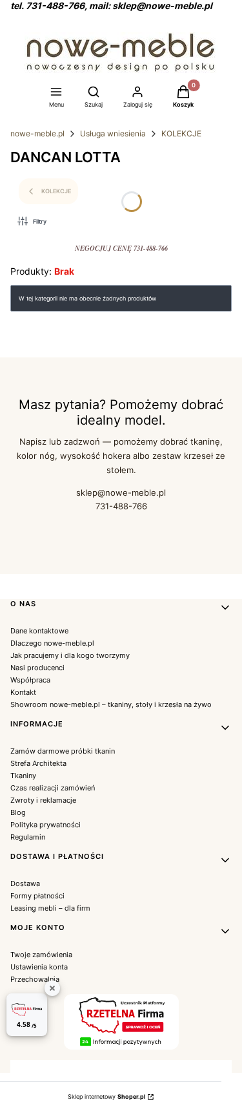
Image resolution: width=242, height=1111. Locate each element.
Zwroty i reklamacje (43, 800)
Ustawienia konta (39, 966)
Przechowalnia (34, 979)
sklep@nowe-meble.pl (121, 492)
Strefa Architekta (38, 763)
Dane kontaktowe (39, 630)
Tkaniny (23, 775)
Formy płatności (37, 895)
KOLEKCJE (181, 133)
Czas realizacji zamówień (52, 787)
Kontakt (23, 692)
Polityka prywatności (45, 824)
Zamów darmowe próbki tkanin (62, 751)
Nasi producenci (37, 667)
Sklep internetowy (106, 1096)
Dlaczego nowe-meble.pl (52, 643)
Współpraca (30, 679)
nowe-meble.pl (37, 133)
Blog (18, 812)
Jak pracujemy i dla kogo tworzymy (70, 655)
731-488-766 (121, 506)
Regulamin (27, 836)
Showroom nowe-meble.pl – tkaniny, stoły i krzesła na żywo (111, 704)
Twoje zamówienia (41, 954)
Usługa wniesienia (113, 133)
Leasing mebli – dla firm (50, 908)
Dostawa (25, 883)
